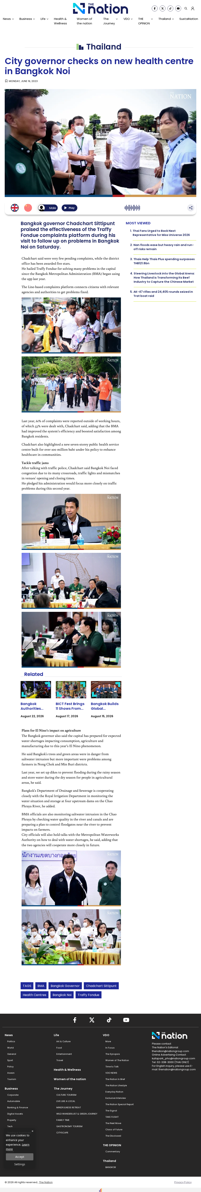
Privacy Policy (183, 1182)
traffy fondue (88, 995)
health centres (34, 995)
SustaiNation (188, 19)
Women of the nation (84, 21)
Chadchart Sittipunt (101, 986)
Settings (19, 1164)
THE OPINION (144, 21)
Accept (19, 1157)
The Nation (46, 1182)
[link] (36, 703)
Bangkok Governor (65, 986)
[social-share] (155, 8)
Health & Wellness (60, 21)
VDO (126, 19)
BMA (40, 986)
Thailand (164, 19)
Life (43, 19)
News (7, 19)
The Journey (109, 21)
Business (25, 19)
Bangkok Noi (62, 995)
